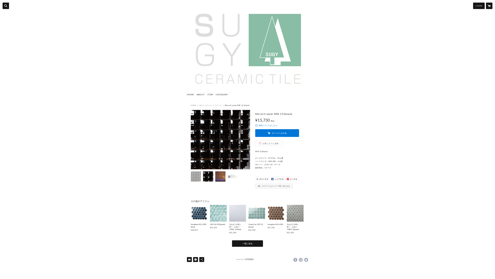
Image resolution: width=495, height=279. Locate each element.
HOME (190, 94)
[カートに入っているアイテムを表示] (489, 6)
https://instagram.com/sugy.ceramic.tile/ (301, 260)
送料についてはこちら (268, 125)
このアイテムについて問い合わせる (275, 186)
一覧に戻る (247, 243)
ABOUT (201, 94)
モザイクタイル (205, 105)
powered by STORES (245, 259)
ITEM (210, 94)
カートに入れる (279, 133)
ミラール (218, 105)
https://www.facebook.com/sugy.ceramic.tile (295, 260)
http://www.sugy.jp (306, 260)
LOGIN (479, 6)
